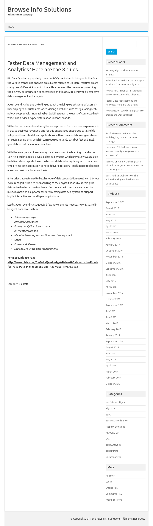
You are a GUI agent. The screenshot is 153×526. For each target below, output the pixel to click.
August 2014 (112, 347)
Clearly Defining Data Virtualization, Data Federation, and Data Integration (125, 165)
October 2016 (113, 262)
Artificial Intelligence (116, 402)
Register (110, 475)
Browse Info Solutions (39, 9)
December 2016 (114, 250)
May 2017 (111, 220)
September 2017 (115, 202)
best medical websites (118, 175)
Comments (114, 493)
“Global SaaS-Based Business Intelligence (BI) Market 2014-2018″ (123, 151)
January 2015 (113, 335)
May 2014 (111, 359)
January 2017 (113, 244)
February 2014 (113, 377)
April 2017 (111, 226)
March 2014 (112, 371)
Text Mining (112, 450)
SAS (108, 438)
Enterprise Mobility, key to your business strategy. (121, 137)
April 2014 (111, 365)
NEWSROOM (112, 432)
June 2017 (111, 214)
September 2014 (115, 341)
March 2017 (112, 232)
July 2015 (110, 311)
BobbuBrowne (113, 133)
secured (110, 161)
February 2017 (113, 238)
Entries (112, 487)
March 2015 (112, 323)
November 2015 (114, 293)
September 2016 (115, 268)
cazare (109, 147)
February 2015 (113, 329)
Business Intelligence (117, 420)
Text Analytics (113, 444)
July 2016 (110, 275)
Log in (109, 481)
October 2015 (113, 299)
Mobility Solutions (115, 426)
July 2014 (110, 353)
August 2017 (112, 208)
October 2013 (113, 383)
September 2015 (115, 305)
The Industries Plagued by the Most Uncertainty (122, 179)
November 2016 (114, 256)
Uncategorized (113, 457)
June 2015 (111, 317)
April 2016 (111, 287)
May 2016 (111, 281)
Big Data (23, 284)
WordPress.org (114, 499)
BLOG (11, 27)
